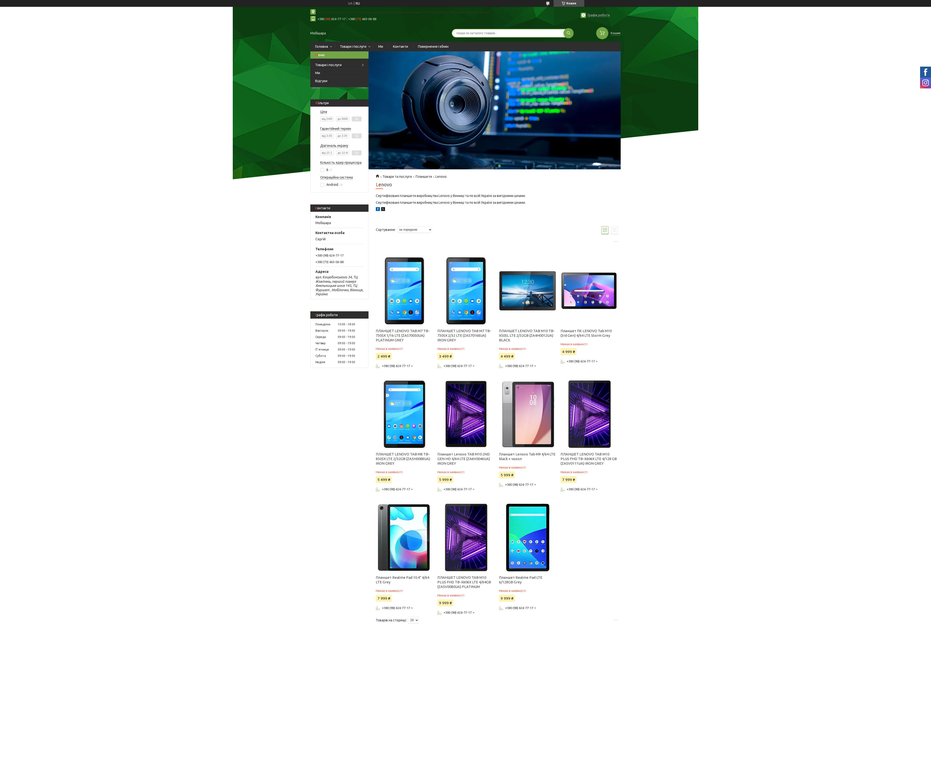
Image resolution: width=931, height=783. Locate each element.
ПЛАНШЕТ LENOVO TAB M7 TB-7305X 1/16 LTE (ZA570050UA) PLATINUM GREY (403, 335)
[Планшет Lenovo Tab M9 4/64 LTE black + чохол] (527, 414)
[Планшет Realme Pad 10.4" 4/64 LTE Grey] (404, 538)
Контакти (400, 46)
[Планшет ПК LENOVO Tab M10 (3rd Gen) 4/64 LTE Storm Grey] (589, 291)
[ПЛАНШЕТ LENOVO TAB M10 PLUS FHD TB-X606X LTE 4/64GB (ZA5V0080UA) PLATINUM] (466, 538)
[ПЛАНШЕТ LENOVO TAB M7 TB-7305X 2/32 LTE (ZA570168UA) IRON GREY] (466, 291)
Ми (380, 46)
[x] (383, 210)
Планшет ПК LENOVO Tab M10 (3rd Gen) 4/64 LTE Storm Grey (586, 333)
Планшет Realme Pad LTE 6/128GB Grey (520, 579)
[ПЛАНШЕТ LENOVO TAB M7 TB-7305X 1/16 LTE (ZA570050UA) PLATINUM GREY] (404, 291)
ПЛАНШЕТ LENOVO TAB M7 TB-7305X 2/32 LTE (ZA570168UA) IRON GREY (464, 335)
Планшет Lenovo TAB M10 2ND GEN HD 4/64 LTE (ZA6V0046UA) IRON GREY (463, 458)
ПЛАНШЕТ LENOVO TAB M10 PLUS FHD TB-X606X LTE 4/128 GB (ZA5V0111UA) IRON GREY (589, 458)
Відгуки (321, 81)
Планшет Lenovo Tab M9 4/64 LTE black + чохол (527, 456)
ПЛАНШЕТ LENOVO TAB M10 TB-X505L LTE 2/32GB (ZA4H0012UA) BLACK (527, 335)
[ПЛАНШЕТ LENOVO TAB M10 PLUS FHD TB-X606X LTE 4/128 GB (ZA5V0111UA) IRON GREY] (589, 414)
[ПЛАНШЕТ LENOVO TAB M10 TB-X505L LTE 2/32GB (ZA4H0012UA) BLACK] (527, 291)
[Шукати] (568, 33)
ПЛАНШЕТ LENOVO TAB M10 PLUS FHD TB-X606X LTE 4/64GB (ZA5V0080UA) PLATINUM (464, 582)
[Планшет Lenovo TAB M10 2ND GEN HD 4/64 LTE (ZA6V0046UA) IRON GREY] (466, 414)
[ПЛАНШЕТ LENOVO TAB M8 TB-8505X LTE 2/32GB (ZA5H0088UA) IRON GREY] (404, 414)
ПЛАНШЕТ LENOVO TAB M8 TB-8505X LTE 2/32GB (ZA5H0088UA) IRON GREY (403, 458)
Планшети (424, 177)
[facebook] (378, 210)
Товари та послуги (397, 177)
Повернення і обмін (433, 46)
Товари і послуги (353, 46)
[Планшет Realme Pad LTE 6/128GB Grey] (527, 538)
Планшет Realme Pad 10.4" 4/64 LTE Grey (402, 579)
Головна (321, 46)
